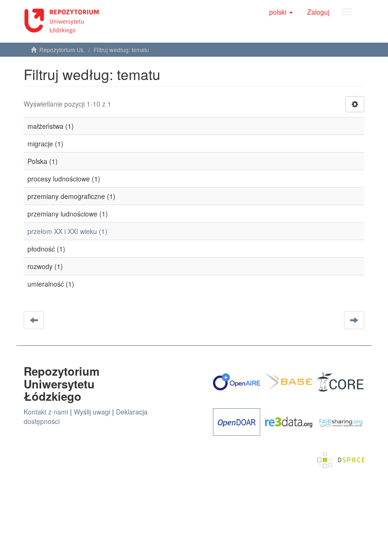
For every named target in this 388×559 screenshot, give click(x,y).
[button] (281, 12)
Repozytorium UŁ (62, 49)
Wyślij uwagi (92, 411)
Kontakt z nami (46, 411)
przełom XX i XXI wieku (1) (67, 231)
